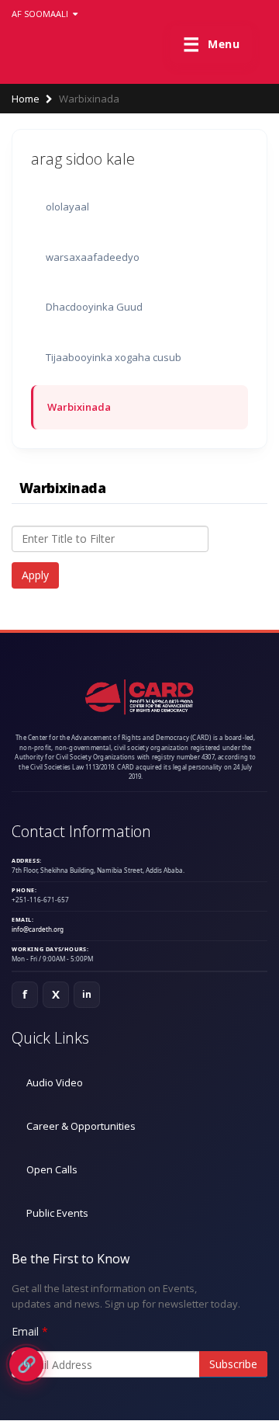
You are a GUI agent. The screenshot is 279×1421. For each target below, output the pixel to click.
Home (26, 99)
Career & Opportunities (81, 1126)
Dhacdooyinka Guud (94, 307)
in (87, 994)
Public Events (57, 1213)
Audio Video (54, 1082)
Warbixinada (79, 407)
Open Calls (52, 1169)
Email (25, 1331)
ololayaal (67, 207)
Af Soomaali (41, 13)
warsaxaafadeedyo (93, 257)
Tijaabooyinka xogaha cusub (113, 357)
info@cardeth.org (38, 929)
